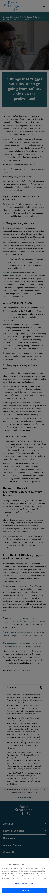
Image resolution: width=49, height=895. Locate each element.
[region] (24, 876)
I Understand (24, 890)
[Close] (45, 861)
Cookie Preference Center (24, 883)
